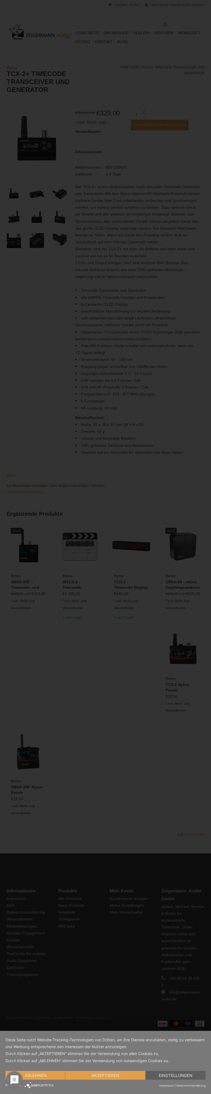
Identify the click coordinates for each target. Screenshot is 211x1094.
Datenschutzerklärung (191, 1085)
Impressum (166, 1085)
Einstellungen (175, 1075)
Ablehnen (35, 1075)
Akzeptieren (105, 1075)
